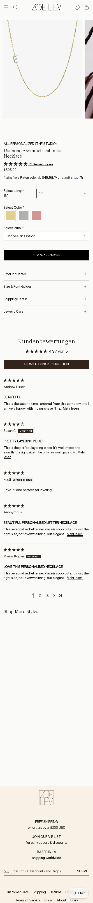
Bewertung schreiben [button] (46, 364)
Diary (74, 900)
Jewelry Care (13, 311)
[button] (16, 163)
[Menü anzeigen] (5, 7)
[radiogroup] (46, 215)
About (61, 900)
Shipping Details (16, 299)
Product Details (15, 274)
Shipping (39, 892)
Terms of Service (27, 900)
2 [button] (40, 595)
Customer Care (17, 892)
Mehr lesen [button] (71, 408)
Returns (55, 892)
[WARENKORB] (86, 7)
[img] (14, 380)
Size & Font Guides (18, 287)
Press (48, 900)
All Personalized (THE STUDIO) (30, 144)
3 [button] (47, 595)
